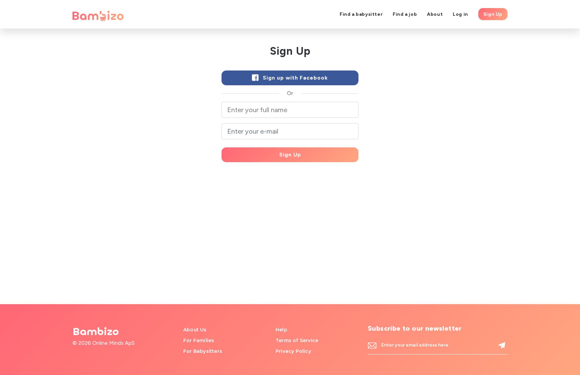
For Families (198, 340)
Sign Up (492, 14)
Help (281, 330)
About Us (195, 330)
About (435, 14)
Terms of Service (297, 340)
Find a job (405, 14)
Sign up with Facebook (294, 78)
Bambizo (95, 332)
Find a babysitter (361, 14)
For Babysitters (202, 351)
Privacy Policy (293, 351)
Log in (460, 14)
